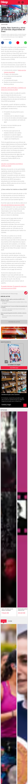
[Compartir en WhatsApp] (25, 42)
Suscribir (14, 336)
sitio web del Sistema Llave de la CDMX (12, 205)
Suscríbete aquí (14, 367)
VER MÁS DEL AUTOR (14, 321)
